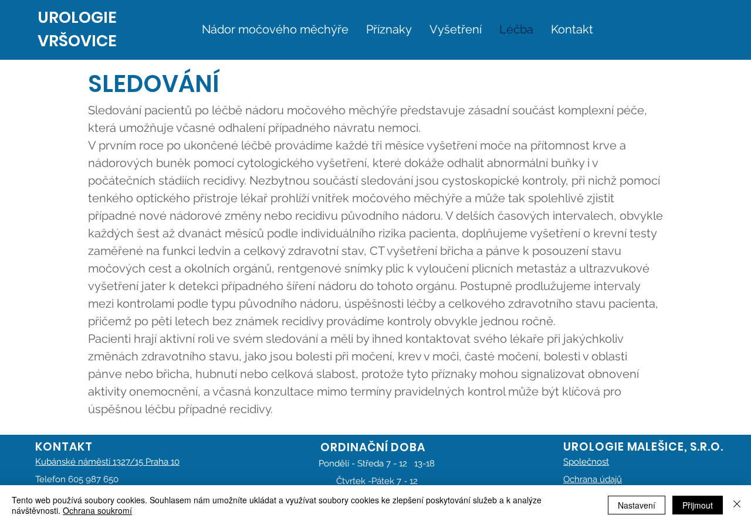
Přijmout (697, 505)
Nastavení (636, 505)
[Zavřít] (737, 505)
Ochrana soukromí (97, 510)
